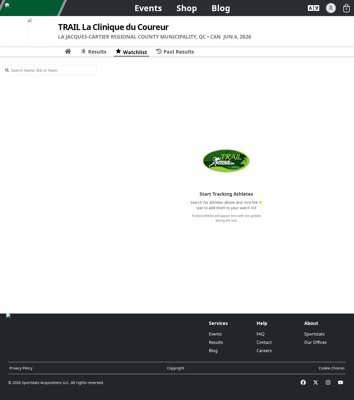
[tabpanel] (177, 183)
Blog (220, 7)
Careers (264, 350)
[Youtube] (340, 382)
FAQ (261, 334)
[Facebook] (303, 382)
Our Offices (315, 342)
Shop (186, 7)
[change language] (314, 8)
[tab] (68, 51)
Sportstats (314, 334)
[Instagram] (328, 382)
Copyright (175, 368)
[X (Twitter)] (315, 382)
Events (148, 7)
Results (216, 342)
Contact (264, 342)
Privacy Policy (20, 368)
